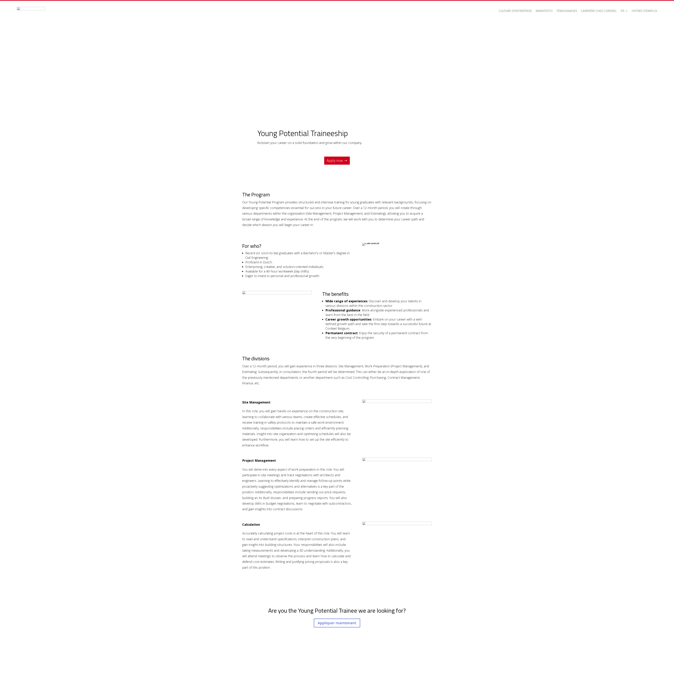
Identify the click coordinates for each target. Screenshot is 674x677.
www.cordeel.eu (254, 658)
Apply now (335, 160)
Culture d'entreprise (515, 10)
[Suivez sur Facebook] (415, 658)
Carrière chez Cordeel (599, 10)
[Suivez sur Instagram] (422, 658)
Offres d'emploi (644, 10)
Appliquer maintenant (337, 623)
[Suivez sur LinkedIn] (408, 658)
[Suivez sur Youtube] (429, 658)
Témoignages (566, 10)
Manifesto (544, 10)
